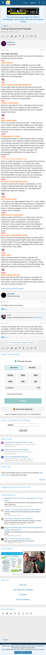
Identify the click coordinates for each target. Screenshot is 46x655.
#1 (44, 50)
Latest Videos (6, 548)
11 (32, 574)
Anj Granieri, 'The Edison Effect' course (18, 442)
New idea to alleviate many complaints (18, 518)
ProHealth (23, 594)
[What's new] (39, 3)
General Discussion (10, 446)
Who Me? (11, 294)
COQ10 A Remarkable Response (16, 457)
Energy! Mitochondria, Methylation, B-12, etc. (18, 461)
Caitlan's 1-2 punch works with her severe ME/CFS (22, 509)
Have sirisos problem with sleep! (16, 449)
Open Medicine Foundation (23, 590)
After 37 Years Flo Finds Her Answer (17, 539)
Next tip (42, 479)
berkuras (5, 32)
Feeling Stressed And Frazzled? (12, 288)
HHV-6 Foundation (23, 599)
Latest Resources (8, 495)
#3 (44, 323)
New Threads (6, 439)
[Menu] (2, 2)
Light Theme (7, 644)
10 (30, 574)
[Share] (41, 50)
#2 (44, 302)
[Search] (43, 3)
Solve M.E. (23, 585)
